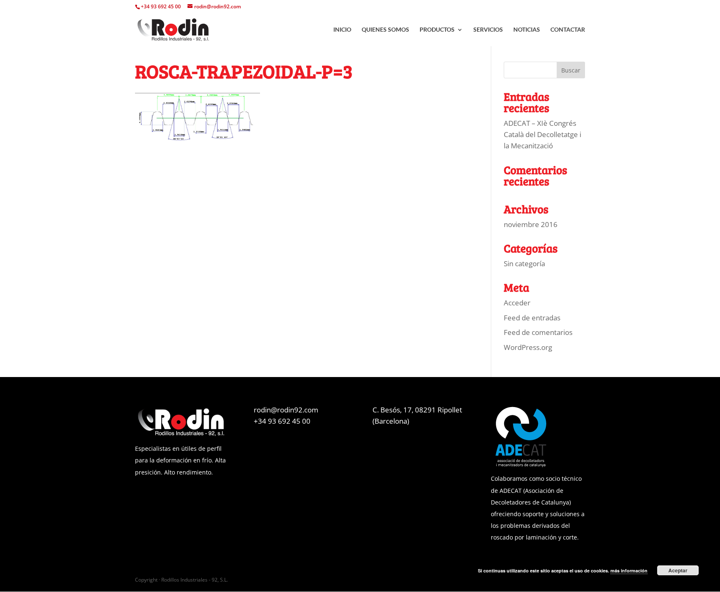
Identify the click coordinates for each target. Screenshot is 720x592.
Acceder (517, 302)
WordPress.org (528, 347)
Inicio (342, 30)
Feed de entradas (532, 317)
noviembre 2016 (531, 224)
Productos (437, 30)
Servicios (488, 30)
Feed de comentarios (538, 332)
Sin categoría (524, 263)
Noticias (526, 30)
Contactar (567, 30)
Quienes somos (385, 30)
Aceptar (678, 570)
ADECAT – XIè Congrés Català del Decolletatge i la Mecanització (542, 134)
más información (629, 570)
